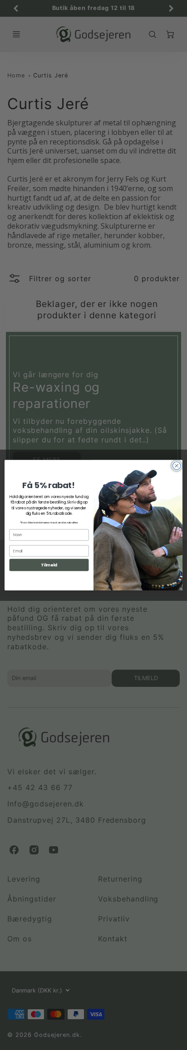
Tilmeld (49, 565)
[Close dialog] (176, 465)
